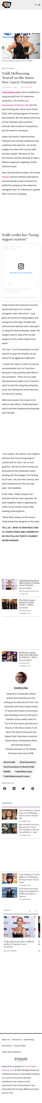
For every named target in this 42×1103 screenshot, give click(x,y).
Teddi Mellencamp (11, 92)
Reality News (8, 68)
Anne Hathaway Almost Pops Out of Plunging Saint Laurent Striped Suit (29, 814)
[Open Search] (36, 5)
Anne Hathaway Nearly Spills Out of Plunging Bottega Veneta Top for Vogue (29, 878)
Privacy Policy (20, 1046)
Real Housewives (28, 762)
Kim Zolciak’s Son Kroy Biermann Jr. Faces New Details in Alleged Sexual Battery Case (29, 828)
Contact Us (17, 1039)
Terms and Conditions (11, 1052)
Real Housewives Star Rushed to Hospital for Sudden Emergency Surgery (29, 892)
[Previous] (30, 911)
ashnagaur (24, 663)
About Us (6, 1039)
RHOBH (5, 177)
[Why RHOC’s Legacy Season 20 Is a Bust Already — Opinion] (9, 604)
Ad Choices (7, 1046)
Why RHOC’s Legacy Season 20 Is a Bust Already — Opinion (27, 602)
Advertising (29, 1039)
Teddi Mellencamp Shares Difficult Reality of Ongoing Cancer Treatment (29, 582)
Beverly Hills (9, 762)
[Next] (35, 911)
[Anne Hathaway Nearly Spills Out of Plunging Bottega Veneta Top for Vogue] (9, 878)
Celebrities (25, 821)
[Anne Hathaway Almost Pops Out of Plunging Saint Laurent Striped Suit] (9, 814)
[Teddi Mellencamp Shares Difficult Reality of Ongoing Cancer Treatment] (9, 584)
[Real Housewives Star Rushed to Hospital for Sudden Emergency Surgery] (9, 892)
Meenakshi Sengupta (29, 591)
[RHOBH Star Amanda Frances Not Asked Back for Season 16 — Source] (9, 656)
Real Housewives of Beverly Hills (19, 767)
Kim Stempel (25, 610)
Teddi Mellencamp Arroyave (17, 776)
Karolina (28, 87)
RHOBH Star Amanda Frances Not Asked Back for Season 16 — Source (28, 654)
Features (23, 608)
